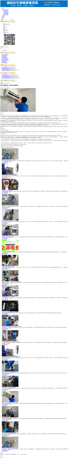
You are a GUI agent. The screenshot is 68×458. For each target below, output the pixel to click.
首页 (2, 8)
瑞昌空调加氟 (4, 61)
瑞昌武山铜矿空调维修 (5, 59)
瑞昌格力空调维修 (5, 10)
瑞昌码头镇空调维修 (5, 60)
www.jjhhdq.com (5, 32)
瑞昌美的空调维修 (4, 54)
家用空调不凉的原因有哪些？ (6, 77)
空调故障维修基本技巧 (5, 67)
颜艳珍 (25, 454)
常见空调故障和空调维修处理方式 (6, 69)
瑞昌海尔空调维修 (5, 13)
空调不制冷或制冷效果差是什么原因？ (7, 78)
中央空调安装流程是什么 (5, 75)
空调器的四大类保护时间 (5, 70)
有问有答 (3, 17)
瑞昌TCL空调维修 (4, 58)
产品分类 (3, 15)
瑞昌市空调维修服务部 (5, 162)
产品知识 (3, 16)
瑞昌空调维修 (5, 11)
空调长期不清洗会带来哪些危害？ (6, 76)
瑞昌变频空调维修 (5, 12)
